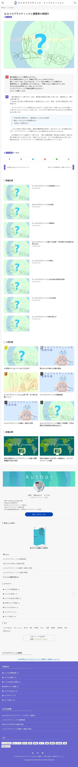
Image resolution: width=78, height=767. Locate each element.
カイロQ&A (8, 17)
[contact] (44, 753)
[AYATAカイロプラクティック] (39, 3)
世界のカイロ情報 (12, 603)
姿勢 (31, 628)
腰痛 (48, 628)
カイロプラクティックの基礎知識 (14, 559)
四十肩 (25, 628)
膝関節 (17, 153)
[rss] (39, 753)
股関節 (36, 628)
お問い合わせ (47, 756)
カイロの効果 (11, 594)
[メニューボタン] (75, 3)
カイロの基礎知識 (12, 589)
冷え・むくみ (17, 628)
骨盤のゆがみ (7, 631)
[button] (9, 159)
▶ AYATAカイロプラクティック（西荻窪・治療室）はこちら (39, 659)
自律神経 (59, 628)
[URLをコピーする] (68, 159)
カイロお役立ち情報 (13, 598)
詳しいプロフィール (39, 514)
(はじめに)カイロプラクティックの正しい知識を (18, 715)
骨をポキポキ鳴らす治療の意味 (13, 563)
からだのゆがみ (11, 607)
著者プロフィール (58, 756)
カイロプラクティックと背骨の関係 (15, 572)
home (7, 554)
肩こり (42, 628)
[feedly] (34, 753)
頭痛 (65, 628)
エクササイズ (10, 612)
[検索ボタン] (3, 3)
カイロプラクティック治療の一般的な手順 (17, 568)
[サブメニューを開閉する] (73, 593)
